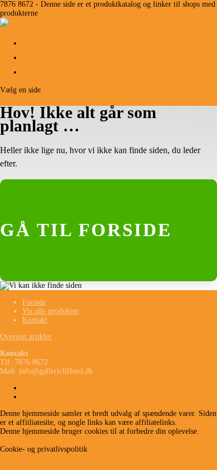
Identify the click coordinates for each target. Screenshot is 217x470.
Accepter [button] (145, 440)
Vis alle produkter (94, 56)
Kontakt (54, 70)
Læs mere (26, 440)
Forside (51, 41)
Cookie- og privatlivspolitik (66, 388)
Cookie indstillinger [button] (86, 440)
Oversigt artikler (26, 336)
